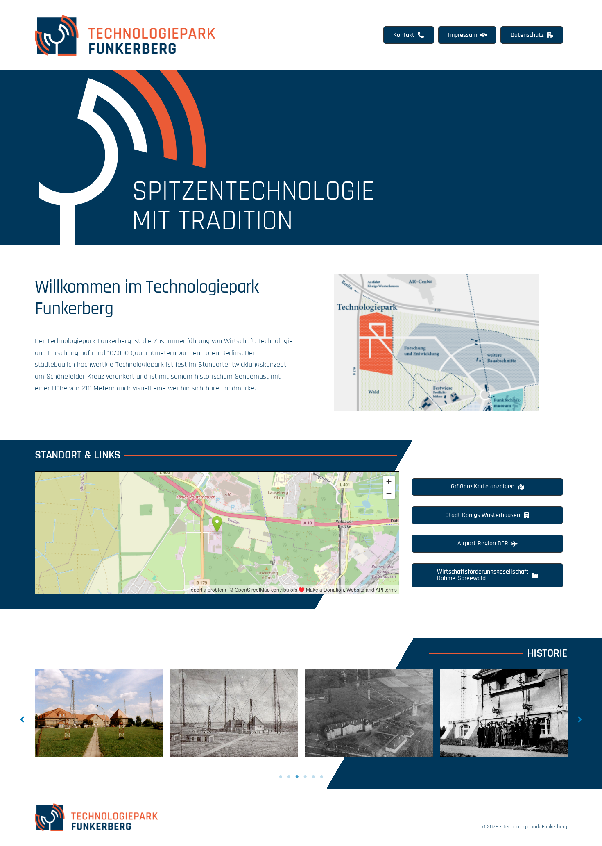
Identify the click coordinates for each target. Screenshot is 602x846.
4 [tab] (305, 777)
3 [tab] (297, 777)
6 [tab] (321, 777)
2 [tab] (289, 777)
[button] (408, 35)
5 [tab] (313, 777)
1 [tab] (280, 777)
